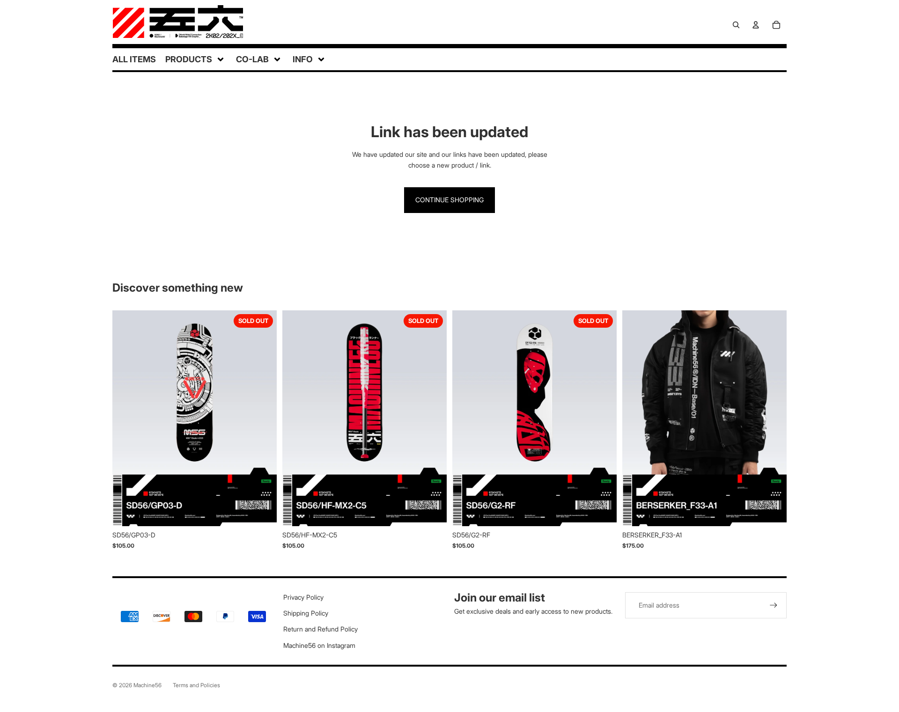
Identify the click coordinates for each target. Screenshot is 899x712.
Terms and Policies (196, 685)
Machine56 (147, 685)
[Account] (755, 25)
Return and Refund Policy (320, 629)
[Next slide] (263, 418)
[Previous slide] (126, 418)
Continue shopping (449, 200)
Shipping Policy (305, 613)
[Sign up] (773, 605)
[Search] (736, 25)
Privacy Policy (303, 597)
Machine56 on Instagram (319, 645)
